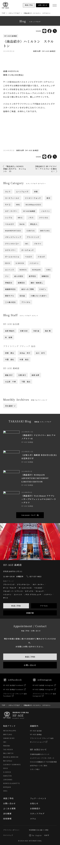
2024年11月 (10, 423)
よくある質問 (9, 808)
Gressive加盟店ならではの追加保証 (43, 762)
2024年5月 (9, 427)
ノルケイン (45, 211)
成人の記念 (18, 276)
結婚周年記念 (10, 289)
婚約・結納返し (37, 282)
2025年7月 (24, 418)
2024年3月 (38, 427)
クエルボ (41, 256)
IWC (27, 243)
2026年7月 (24, 410)
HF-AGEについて (38, 749)
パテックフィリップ (13, 237)
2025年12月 (39, 414)
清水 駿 (48, 331)
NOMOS (23, 269)
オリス (5, 598)
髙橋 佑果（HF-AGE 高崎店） (45, 51)
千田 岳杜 (9, 359)
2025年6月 (38, 418)
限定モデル (9, 295)
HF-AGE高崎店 (29, 211)
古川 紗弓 (40, 353)
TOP (3, 13)
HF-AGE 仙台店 (36, 731)
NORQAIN (36, 269)
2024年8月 (9, 425)
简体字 (46, 835)
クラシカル (43, 217)
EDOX (7, 263)
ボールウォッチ (27, 250)
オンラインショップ (37, 742)
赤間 (36, 191)
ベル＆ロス (9, 224)
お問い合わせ (30, 665)
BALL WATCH (8, 753)
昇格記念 (8, 282)
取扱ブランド (9, 726)
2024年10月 (26, 423)
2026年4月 (24, 412)
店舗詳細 (30, 613)
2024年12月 (39, 421)
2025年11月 (10, 416)
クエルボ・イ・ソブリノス (13, 591)
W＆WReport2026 (33, 204)
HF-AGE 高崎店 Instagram (43, 689)
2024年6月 (38, 425)
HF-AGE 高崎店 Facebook (13, 689)
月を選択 (9, 406)
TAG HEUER (8, 749)
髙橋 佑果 (35, 375)
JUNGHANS (7, 779)
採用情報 (7, 818)
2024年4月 (24, 427)
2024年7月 (24, 425)
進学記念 (32, 276)
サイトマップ (8, 835)
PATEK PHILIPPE (9, 731)
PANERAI (6, 746)
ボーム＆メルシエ (25, 588)
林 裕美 (8, 337)
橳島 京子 (9, 375)
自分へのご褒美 (27, 289)
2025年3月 (38, 420)
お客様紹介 (35, 808)
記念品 (22, 295)
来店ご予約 (16, 605)
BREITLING (45, 230)
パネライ (37, 243)
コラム (33, 818)
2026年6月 (38, 410)
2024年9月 (40, 423)
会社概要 (7, 813)
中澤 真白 (24, 359)
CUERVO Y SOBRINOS (12, 764)
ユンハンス (9, 269)
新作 (48, 198)
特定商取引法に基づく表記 (38, 830)
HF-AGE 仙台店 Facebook (13, 685)
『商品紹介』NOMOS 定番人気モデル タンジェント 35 (14, 168)
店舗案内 (34, 726)
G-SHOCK (20, 263)
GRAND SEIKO (9, 738)
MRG (18, 204)
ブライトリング (33, 237)
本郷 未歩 (24, 331)
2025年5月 (9, 420)
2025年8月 (9, 418)
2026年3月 (38, 412)
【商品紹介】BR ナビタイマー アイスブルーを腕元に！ (45, 168)
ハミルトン (34, 263)
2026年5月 (9, 412)
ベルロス (28, 256)
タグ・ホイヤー (11, 211)
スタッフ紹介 (35, 769)
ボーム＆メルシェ (12, 256)
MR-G (20, 217)
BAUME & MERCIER (10, 757)
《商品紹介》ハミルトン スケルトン (37, 13)
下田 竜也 (25, 381)
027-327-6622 (36, 576)
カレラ (7, 191)
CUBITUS (31, 230)
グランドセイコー (12, 243)
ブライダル (25, 302)
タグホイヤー (10, 250)
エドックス (29, 591)
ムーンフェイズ (22, 191)
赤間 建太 (9, 353)
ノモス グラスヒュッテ (32, 594)
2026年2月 (9, 414)
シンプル (8, 217)
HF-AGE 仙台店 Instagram (43, 685)
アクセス (44, 605)
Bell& (22, 224)
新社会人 (33, 224)
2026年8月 (9, 410)
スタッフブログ (14, 13)
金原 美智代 (9, 331)
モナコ (7, 204)
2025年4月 (24, 420)
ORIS (48, 269)
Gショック (40, 591)
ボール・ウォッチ (9, 588)
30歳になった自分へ (39, 295)
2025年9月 (40, 416)
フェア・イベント (38, 798)
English (39, 835)
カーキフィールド (12, 198)
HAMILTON (7, 776)
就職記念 (45, 276)
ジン (7, 276)
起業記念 (21, 282)
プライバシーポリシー (11, 830)
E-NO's (43, 289)
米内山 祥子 (25, 353)
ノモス (31, 217)
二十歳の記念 (10, 302)
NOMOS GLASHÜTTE (11, 783)
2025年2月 (9, 421)
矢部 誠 (36, 331)
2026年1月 (24, 414)
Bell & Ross (7, 761)
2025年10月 (26, 416)
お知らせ (34, 803)
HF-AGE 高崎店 (10, 36)
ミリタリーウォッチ (33, 198)
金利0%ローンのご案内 (38, 765)
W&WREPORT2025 (13, 230)
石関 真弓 (22, 375)
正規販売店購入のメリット (40, 754)
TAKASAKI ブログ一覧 (30, 515)
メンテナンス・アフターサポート (42, 758)
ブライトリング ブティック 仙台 (42, 738)
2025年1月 (24, 421)
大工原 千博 (10, 381)
